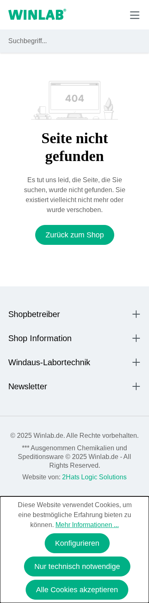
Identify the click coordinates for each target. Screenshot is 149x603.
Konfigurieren (77, 543)
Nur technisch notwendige (77, 566)
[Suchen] (133, 41)
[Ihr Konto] (77, 14)
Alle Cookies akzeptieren (77, 590)
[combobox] (66, 41)
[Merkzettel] (96, 14)
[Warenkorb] (115, 14)
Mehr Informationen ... (87, 524)
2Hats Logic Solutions (94, 477)
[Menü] (135, 15)
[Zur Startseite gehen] (37, 15)
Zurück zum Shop (75, 235)
